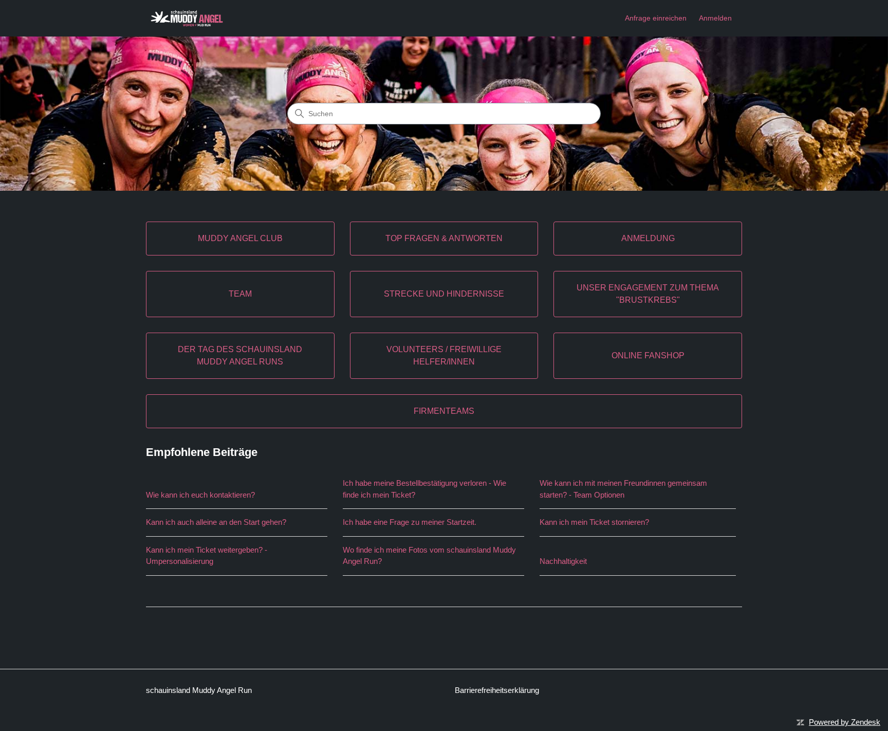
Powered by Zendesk (844, 722)
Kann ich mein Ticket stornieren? (594, 522)
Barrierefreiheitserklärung (497, 690)
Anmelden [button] (715, 18)
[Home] (187, 18)
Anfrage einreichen (656, 18)
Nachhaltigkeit (563, 561)
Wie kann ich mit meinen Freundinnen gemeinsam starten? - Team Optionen (623, 489)
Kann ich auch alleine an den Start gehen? (216, 522)
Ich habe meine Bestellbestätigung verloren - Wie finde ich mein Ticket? (424, 489)
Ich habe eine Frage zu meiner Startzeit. (409, 522)
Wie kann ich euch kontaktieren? (200, 494)
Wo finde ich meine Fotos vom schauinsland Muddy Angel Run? (429, 555)
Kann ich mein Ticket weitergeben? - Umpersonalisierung (206, 555)
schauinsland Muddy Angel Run (199, 690)
